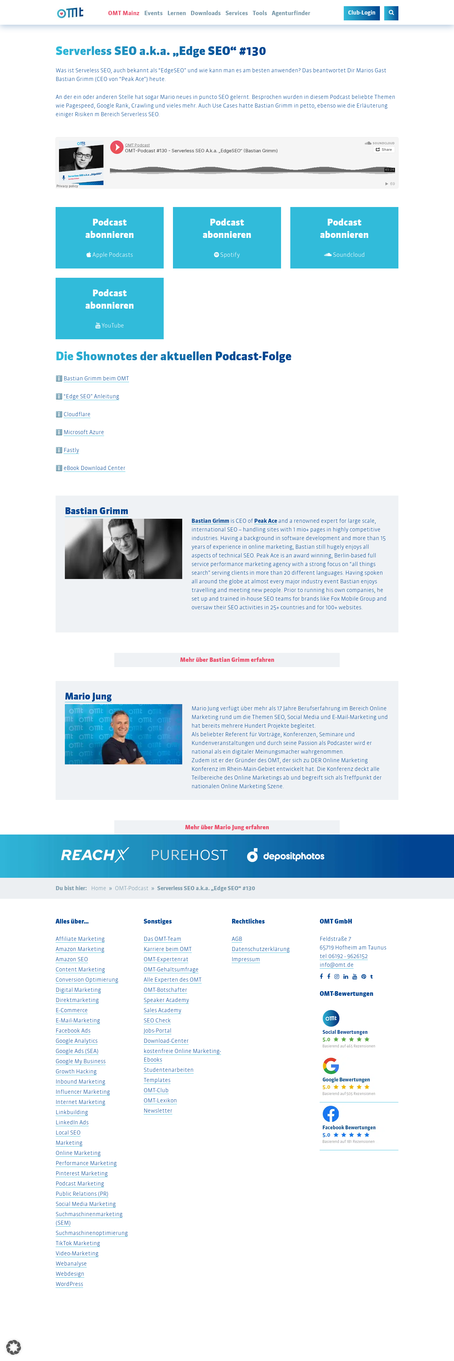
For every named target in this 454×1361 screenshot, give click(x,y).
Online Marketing (78, 1152)
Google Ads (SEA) (77, 1051)
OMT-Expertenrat (166, 959)
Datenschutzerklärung (261, 949)
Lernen (176, 13)
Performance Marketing (86, 1163)
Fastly (71, 450)
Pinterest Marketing (82, 1173)
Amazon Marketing (80, 949)
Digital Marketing (78, 989)
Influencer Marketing (83, 1091)
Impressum (246, 959)
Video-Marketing (77, 1253)
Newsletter (158, 1110)
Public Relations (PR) (82, 1193)
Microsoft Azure (84, 432)
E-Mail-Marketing (78, 1020)
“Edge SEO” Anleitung (91, 396)
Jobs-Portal (157, 1030)
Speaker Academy (166, 1000)
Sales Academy (162, 1010)
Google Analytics (77, 1040)
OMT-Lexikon (160, 1100)
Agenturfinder (291, 13)
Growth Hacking (76, 1071)
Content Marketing (80, 969)
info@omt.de (337, 964)
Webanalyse (71, 1263)
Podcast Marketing (80, 1183)
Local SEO (68, 1132)
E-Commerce (72, 1010)
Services (236, 13)
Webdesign (70, 1273)
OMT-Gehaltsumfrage (171, 969)
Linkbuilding (72, 1112)
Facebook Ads (73, 1030)
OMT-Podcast (132, 888)
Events (153, 13)
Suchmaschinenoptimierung (92, 1232)
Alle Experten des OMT (173, 979)
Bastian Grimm (96, 511)
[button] (12, 579)
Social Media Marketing (86, 1203)
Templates (157, 1080)
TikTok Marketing (78, 1243)
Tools (260, 13)
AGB (237, 938)
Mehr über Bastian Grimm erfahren (227, 659)
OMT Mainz (124, 13)
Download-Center (166, 1040)
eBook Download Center (94, 467)
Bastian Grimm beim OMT (96, 378)
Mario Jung (88, 696)
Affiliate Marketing (80, 938)
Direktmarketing (77, 1000)
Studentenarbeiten (169, 1069)
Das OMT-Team (162, 938)
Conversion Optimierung (87, 979)
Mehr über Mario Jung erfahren (227, 827)
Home (98, 888)
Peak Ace (265, 521)
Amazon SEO (72, 959)
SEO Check (157, 1020)
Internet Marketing (80, 1101)
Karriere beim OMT (168, 949)
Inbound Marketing (80, 1081)
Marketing (69, 1142)
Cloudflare (77, 414)
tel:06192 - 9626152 (344, 956)
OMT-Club (156, 1090)
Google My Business (81, 1061)
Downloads (206, 13)
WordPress (69, 1283)
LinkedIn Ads (72, 1122)
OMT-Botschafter (165, 989)
